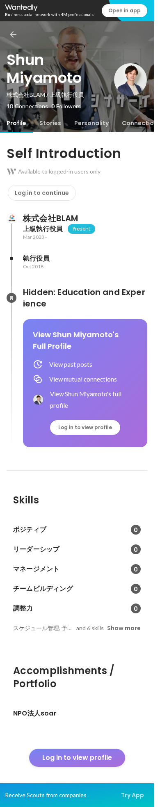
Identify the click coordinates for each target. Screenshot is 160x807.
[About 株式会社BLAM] (11, 218)
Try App (132, 795)
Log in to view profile (85, 427)
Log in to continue (42, 193)
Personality (91, 123)
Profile (16, 123)
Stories (50, 123)
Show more (124, 628)
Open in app (124, 10)
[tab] (16, 123)
